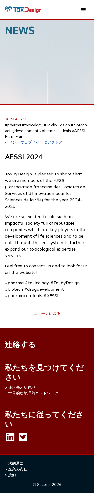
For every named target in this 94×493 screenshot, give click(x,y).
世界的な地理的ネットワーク (33, 393)
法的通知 (16, 463)
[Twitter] (23, 437)
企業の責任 (17, 469)
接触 (12, 474)
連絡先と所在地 (21, 387)
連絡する (20, 344)
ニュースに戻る (47, 313)
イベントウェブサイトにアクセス (34, 142)
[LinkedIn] (10, 437)
